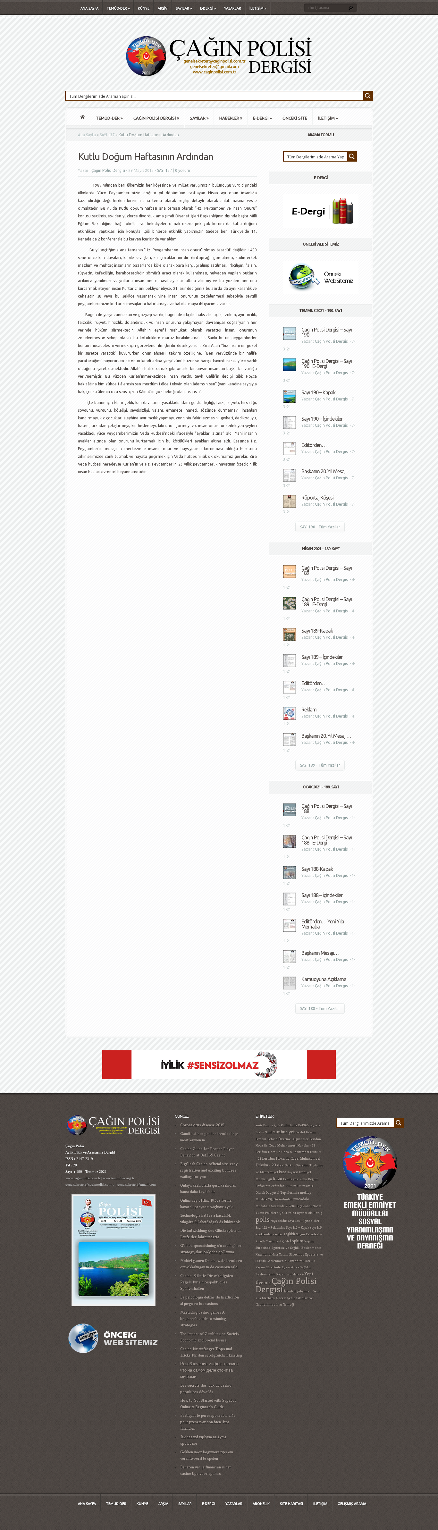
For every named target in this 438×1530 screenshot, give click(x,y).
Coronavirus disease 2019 (202, 1125)
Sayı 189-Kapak (317, 631)
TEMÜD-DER (118, 8)
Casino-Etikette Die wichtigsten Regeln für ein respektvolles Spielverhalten (206, 1282)
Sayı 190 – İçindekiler (321, 419)
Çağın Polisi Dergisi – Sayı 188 (326, 808)
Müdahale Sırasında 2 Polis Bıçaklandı (284, 1206)
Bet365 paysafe (309, 1125)
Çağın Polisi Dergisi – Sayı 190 (326, 332)
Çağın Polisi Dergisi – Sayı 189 (326, 570)
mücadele (301, 1199)
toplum (296, 1241)
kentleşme (291, 1179)
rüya (274, 1221)
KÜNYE (143, 8)
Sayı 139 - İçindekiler (303, 1221)
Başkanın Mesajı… (320, 953)
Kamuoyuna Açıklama (323, 979)
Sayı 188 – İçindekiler (321, 895)
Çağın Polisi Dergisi (108, 170)
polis (263, 1219)
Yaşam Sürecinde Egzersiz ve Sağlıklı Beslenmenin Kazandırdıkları (288, 1248)
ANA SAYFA (89, 8)
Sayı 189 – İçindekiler (321, 657)
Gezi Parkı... (285, 1165)
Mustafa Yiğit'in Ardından (274, 1199)
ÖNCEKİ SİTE (294, 118)
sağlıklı (289, 1234)
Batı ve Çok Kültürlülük (280, 1125)
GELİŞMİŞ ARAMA (352, 1504)
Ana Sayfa (87, 135)
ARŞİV (162, 8)
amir (259, 1125)
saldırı (282, 1221)
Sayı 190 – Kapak (318, 392)
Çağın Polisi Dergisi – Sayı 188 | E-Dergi (326, 840)
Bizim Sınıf (264, 1132)
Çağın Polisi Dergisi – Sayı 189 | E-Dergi (326, 601)
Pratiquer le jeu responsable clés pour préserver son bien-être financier (207, 1422)
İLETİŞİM (257, 8)
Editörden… (313, 445)
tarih (261, 1241)
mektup (305, 1192)
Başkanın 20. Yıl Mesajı (323, 471)
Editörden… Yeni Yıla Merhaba (322, 924)
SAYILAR (184, 8)
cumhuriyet (284, 1132)
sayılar (277, 1234)
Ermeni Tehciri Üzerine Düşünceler (282, 1139)
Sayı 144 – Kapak (297, 1227)
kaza (277, 1178)
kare (282, 1171)
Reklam (308, 709)
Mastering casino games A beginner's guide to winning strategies (203, 1318)
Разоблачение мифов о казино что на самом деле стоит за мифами (209, 1370)
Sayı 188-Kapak (317, 869)
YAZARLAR (232, 8)
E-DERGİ (208, 8)
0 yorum (182, 170)
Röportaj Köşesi (317, 497)
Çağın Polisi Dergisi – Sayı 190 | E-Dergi (326, 363)
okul (311, 1213)
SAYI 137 (107, 135)
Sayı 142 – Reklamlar (270, 1227)
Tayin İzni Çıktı (277, 1241)
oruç (319, 1213)
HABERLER (230, 118)
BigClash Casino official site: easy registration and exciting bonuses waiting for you (209, 1170)
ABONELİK (261, 1504)
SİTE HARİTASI (291, 1504)
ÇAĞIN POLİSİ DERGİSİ (156, 118)
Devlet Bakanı (306, 1132)
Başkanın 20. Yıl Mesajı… (326, 736)
